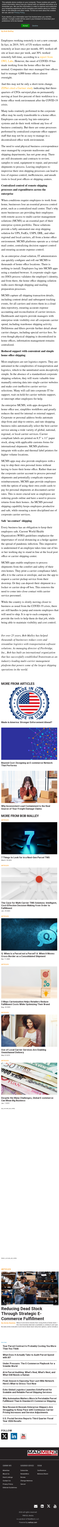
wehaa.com (32, 1522)
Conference (41, 1470)
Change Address (26, 1481)
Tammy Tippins (10, 1318)
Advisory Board (42, 1474)
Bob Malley (9, 31)
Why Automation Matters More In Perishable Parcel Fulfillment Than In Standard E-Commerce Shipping (30, 1399)
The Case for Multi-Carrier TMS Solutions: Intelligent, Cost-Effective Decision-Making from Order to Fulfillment (29, 905)
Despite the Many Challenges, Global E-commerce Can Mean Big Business (27, 1099)
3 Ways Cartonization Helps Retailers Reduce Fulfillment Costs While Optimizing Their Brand (25, 1003)
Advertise (6, 1470)
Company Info (7, 1465)
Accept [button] (25, 25)
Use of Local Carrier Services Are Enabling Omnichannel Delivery (23, 1051)
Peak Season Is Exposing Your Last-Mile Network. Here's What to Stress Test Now (28, 1382)
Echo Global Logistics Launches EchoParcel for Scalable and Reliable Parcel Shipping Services (27, 1391)
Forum (39, 1465)
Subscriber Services (27, 1465)
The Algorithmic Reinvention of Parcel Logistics (28, 1311)
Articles (27, 684)
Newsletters (24, 1474)
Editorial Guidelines (10, 1487)
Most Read (3, 1342)
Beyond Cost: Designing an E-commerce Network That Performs (27, 764)
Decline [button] (35, 25)
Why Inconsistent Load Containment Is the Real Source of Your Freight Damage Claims (25, 807)
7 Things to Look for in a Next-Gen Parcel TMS (25, 857)
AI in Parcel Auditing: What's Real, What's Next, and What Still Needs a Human (29, 1373)
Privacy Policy (19, 12)
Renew (22, 1477)
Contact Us (7, 1481)
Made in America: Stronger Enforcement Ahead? (26, 722)
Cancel (23, 1484)
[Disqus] (29, 1148)
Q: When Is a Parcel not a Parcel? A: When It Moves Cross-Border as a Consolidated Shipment (27, 954)
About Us (6, 1474)
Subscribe (24, 1470)
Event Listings (8, 1477)
